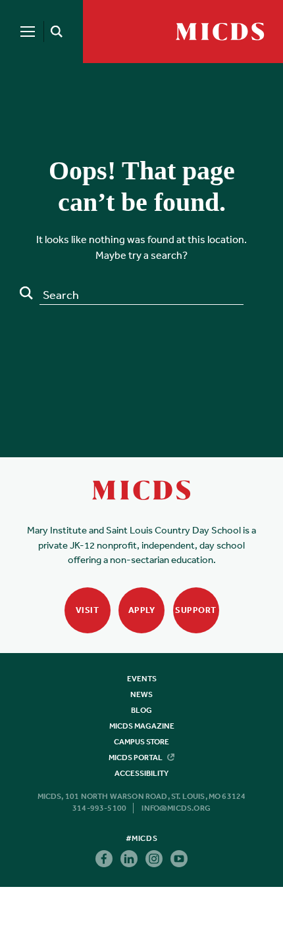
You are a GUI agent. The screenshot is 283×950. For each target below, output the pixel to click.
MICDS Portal (136, 757)
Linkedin (129, 858)
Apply (141, 610)
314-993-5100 (99, 808)
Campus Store (141, 741)
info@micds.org (176, 808)
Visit (87, 610)
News (141, 694)
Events (142, 678)
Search (26, 293)
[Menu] (27, 31)
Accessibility (141, 773)
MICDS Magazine (141, 726)
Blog (141, 710)
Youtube (179, 858)
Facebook (104, 858)
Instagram (154, 858)
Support (196, 610)
